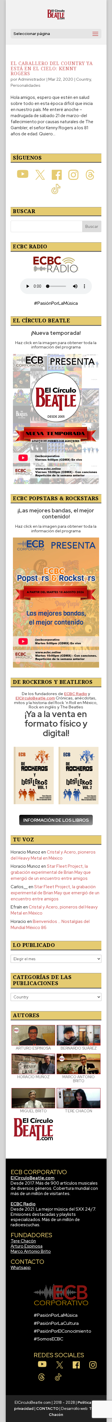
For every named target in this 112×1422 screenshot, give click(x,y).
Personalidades (25, 85)
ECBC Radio (23, 1204)
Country (83, 79)
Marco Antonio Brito (31, 1251)
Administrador (31, 79)
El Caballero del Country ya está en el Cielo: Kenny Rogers (52, 68)
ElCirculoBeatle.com (33, 1178)
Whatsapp (21, 1267)
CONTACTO (47, 1408)
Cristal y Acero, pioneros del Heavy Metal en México (53, 855)
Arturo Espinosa (27, 1246)
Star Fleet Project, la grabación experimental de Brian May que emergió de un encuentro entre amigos (51, 872)
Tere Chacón (23, 1241)
